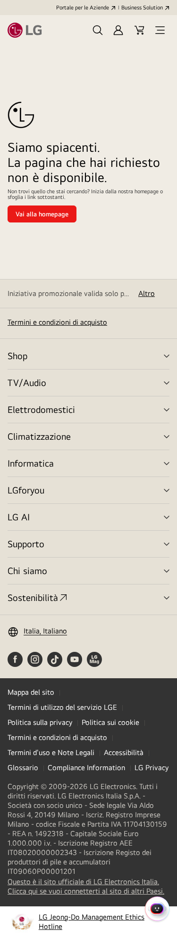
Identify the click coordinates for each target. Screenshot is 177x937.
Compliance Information (86, 767)
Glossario (23, 767)
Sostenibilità (33, 597)
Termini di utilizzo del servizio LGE (62, 707)
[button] (97, 30)
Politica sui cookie (110, 722)
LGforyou (26, 490)
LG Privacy (152, 767)
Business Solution (142, 7)
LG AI (19, 516)
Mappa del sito (31, 692)
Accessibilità (123, 752)
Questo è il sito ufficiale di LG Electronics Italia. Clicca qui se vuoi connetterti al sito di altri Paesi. (88, 886)
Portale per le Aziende (82, 7)
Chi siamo (27, 570)
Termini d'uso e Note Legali (51, 752)
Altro (146, 293)
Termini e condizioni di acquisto (57, 322)
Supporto (26, 543)
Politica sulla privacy (40, 722)
